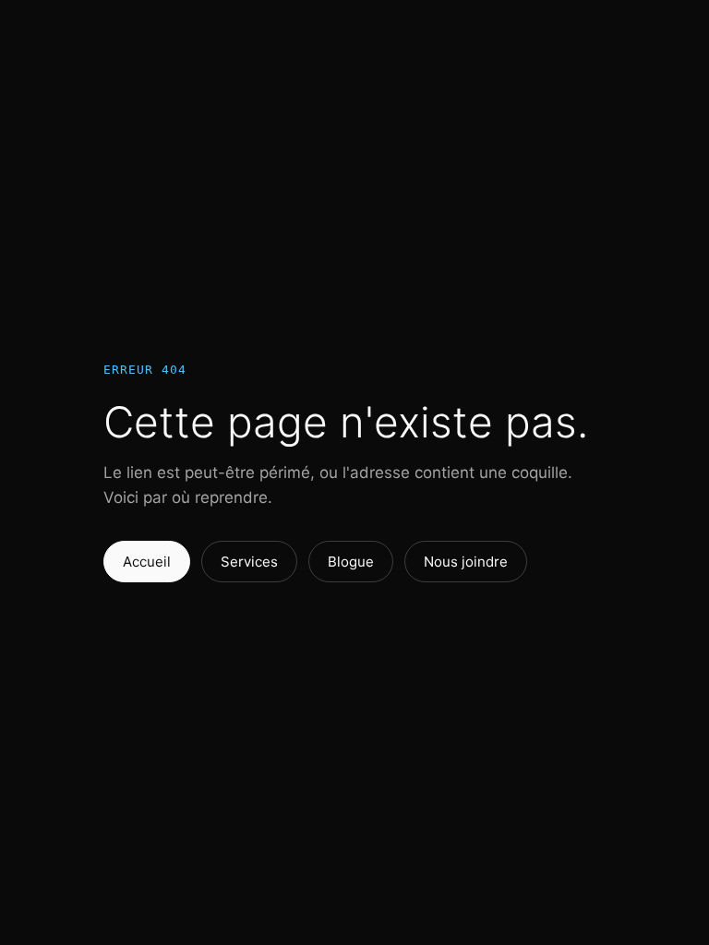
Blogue (351, 561)
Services (249, 561)
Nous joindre (466, 561)
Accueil (147, 561)
